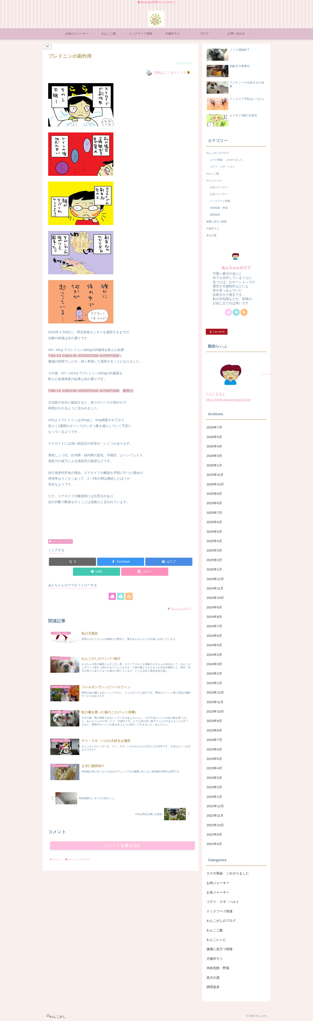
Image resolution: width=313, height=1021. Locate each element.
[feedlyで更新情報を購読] (120, 596)
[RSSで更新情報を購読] (129, 596)
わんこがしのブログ (62, 541)
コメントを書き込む (122, 845)
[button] (144, 572)
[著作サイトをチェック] (112, 596)
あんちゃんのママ (236, 267)
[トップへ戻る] (307, 1015)
